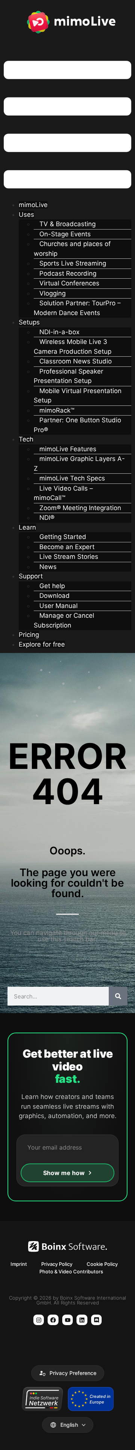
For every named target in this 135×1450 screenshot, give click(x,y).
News (48, 566)
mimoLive (33, 205)
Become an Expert (66, 547)
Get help (52, 586)
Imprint (18, 1264)
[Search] (118, 996)
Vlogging (52, 293)
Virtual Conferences (69, 283)
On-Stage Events (65, 234)
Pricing (29, 634)
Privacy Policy (56, 1264)
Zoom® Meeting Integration (80, 508)
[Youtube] (67, 1320)
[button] (67, 126)
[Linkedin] (81, 1320)
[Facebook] (53, 1320)
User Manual (58, 605)
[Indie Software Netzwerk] (42, 1399)
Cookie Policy (102, 1264)
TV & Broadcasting (67, 224)
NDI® (46, 517)
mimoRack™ (56, 410)
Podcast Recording (67, 273)
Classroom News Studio (75, 361)
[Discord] (96, 1320)
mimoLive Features (67, 449)
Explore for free (42, 644)
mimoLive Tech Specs (72, 478)
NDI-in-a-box (59, 332)
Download (54, 595)
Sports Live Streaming (72, 263)
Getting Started (62, 536)
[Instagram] (38, 1320)
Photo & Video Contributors (71, 1271)
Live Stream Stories (68, 556)
